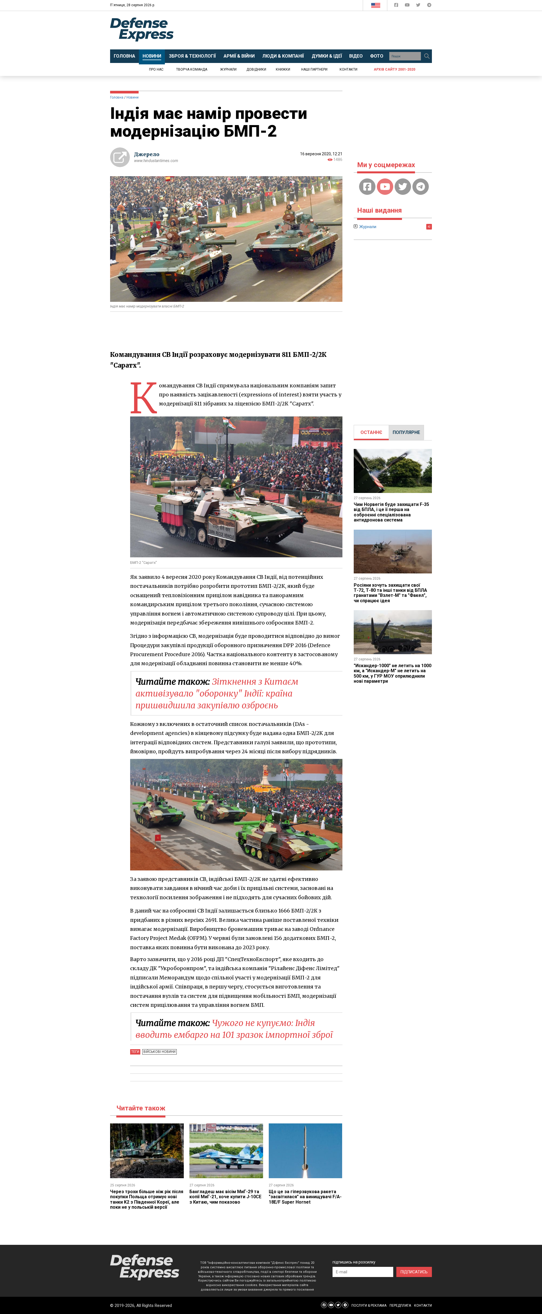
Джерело (146, 154)
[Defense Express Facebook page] (397, 6)
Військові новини (159, 1052)
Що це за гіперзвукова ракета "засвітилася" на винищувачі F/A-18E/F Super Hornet (305, 1197)
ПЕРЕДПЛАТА (400, 1306)
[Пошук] (427, 56)
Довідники (256, 69)
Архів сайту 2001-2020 (394, 69)
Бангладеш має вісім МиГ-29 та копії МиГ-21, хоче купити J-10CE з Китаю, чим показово (225, 1197)
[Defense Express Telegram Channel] (429, 6)
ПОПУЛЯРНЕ (406, 432)
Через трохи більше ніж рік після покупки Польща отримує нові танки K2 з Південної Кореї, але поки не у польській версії (146, 1199)
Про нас (156, 69)
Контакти (348, 69)
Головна (116, 97)
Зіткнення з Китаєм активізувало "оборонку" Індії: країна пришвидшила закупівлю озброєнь (217, 693)
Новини (132, 97)
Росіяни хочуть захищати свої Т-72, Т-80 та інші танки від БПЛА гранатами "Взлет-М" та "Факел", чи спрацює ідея (390, 592)
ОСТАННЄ (371, 432)
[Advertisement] (318, 30)
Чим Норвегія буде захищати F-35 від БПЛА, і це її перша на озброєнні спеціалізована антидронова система (391, 512)
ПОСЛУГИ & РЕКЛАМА (368, 1306)
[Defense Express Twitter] (419, 6)
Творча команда (191, 69)
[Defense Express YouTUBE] (408, 6)
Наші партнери (314, 69)
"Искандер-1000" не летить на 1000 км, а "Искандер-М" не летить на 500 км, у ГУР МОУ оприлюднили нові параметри (392, 673)
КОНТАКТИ (423, 1306)
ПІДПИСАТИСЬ (414, 1272)
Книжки (283, 69)
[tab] (371, 432)
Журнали (228, 69)
